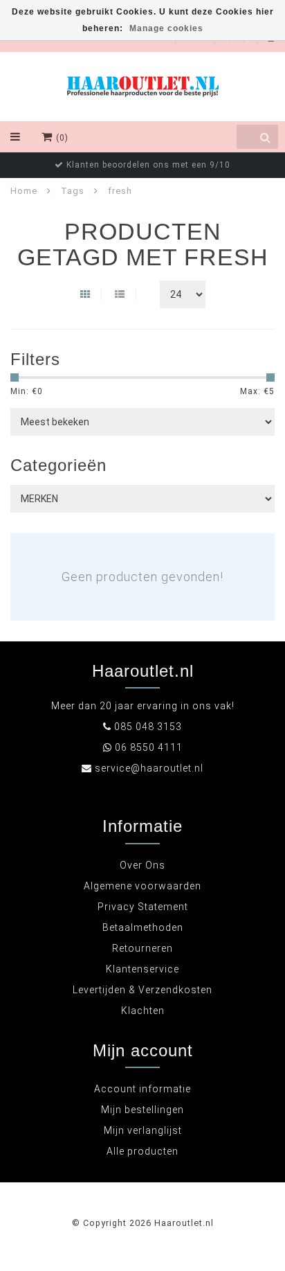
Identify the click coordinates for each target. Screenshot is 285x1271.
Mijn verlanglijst (143, 1130)
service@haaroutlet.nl (149, 768)
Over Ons (142, 865)
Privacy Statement (143, 906)
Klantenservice (142, 969)
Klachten (143, 1010)
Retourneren (142, 948)
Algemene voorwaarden (142, 885)
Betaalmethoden (142, 927)
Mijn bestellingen (142, 1109)
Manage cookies (166, 28)
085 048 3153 (148, 726)
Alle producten (142, 1151)
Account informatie (142, 1088)
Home (23, 191)
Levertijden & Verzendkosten (142, 989)
